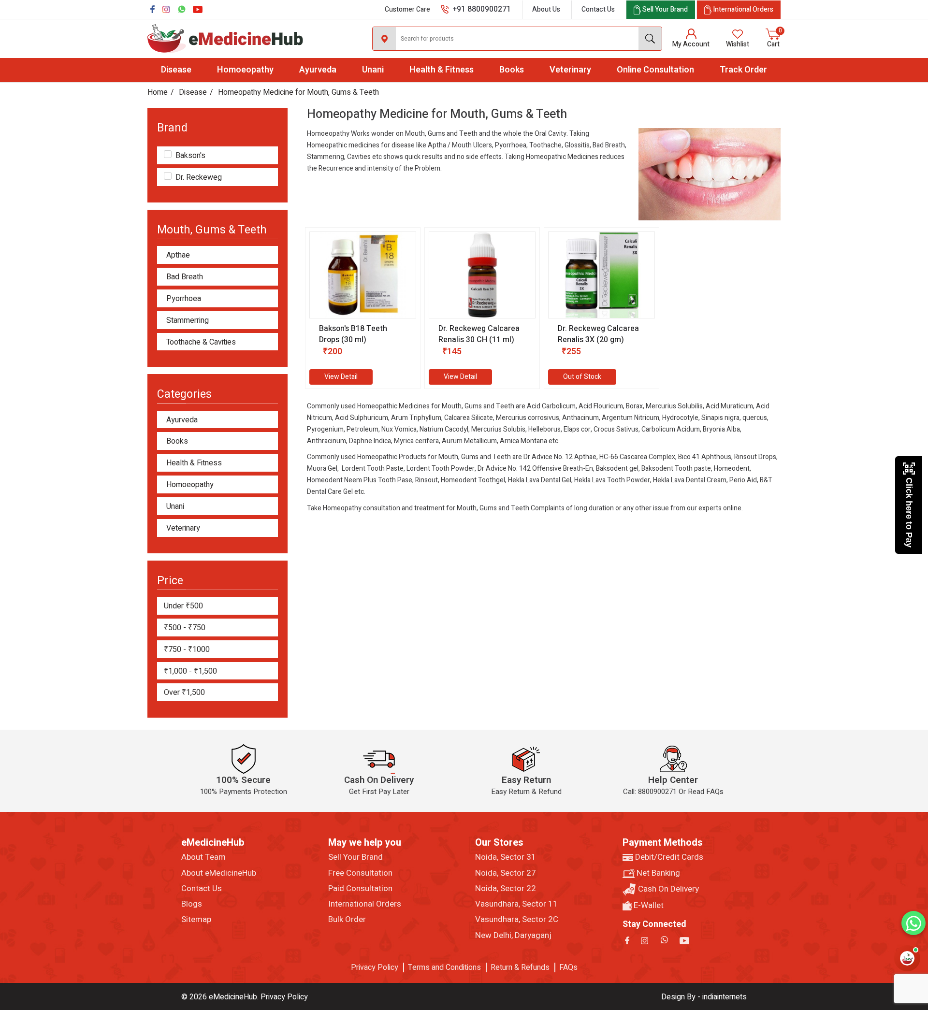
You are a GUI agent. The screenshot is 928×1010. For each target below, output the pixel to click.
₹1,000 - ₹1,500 (190, 671)
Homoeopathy (245, 69)
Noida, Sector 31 (505, 857)
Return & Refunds (520, 967)
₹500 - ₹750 (184, 628)
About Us (546, 9)
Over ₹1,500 (184, 692)
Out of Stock (582, 377)
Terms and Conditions (444, 967)
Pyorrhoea (183, 298)
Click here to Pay (909, 512)
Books (511, 69)
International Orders (364, 904)
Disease (176, 69)
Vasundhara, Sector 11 (516, 904)
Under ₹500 (183, 606)
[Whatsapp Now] (913, 923)
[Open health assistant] (907, 958)
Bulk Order (347, 919)
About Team (203, 857)
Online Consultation (655, 69)
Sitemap (196, 919)
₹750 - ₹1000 (187, 649)
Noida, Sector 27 (505, 873)
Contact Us (598, 9)
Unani (373, 69)
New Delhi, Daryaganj (513, 935)
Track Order (743, 69)
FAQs (568, 967)
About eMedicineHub (218, 873)
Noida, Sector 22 (505, 889)
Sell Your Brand (355, 857)
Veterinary (570, 69)
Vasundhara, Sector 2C (516, 919)
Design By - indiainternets (704, 997)
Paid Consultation (360, 889)
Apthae (178, 255)
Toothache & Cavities (201, 342)
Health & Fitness (441, 69)
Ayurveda (317, 69)
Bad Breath (184, 277)
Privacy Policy (374, 967)
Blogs (191, 904)
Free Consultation (360, 873)
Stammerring (187, 320)
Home (157, 92)
